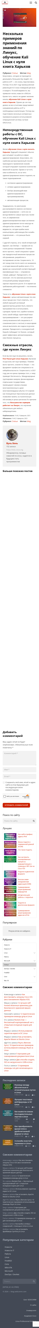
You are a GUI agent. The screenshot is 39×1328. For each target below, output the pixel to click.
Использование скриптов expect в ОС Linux (18, 1032)
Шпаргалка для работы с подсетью (25, 896)
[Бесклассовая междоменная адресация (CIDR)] (10, 880)
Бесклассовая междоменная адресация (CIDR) (24, 881)
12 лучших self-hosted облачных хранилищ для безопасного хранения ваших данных (18, 1007)
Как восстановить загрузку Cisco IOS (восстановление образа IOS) (18, 997)
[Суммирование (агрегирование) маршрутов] (10, 887)
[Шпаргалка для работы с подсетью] (10, 895)
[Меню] (30, 2)
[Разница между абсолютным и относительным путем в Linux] (8, 1085)
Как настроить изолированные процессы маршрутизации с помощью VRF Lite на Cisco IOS (26, 863)
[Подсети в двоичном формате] (10, 872)
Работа (8, 1254)
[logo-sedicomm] (5, 3)
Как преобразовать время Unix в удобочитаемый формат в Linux (23, 1130)
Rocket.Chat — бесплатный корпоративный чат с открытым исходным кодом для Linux (19, 1024)
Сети (7, 1264)
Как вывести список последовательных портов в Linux (24, 1114)
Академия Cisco (30, 1316)
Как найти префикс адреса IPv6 (25, 835)
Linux (7, 1257)
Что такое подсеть (25, 850)
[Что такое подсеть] (10, 850)
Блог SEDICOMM (30, 1300)
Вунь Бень (12, 443)
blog (29, 73)
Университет (31, 1310)
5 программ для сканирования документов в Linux (19, 1054)
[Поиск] (33, 820)
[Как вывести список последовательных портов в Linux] (8, 1112)
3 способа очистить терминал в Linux (23, 1142)
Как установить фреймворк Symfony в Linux (15, 1230)
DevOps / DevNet (12, 1274)
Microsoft (9, 1271)
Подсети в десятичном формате (26, 904)
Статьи (15, 73)
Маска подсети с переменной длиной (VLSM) (26, 844)
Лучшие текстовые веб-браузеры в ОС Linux (23, 1102)
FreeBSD (8, 1260)
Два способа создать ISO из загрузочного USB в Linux (19, 1060)
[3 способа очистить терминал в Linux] (8, 1141)
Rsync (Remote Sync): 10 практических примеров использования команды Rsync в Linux (18, 1046)
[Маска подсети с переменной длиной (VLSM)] (10, 842)
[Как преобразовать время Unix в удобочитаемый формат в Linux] (8, 1126)
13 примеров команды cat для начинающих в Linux (18, 1068)
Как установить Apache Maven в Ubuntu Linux (18, 1038)
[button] (35, 2)
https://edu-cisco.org (14, 449)
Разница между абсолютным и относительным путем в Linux (25, 1089)
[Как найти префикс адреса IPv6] (10, 834)
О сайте (33, 1305)
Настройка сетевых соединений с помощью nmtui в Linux (18, 1225)
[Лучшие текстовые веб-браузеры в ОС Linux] (8, 1100)
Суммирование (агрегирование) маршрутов (24, 889)
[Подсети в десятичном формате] (10, 903)
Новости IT (9, 1250)
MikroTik (8, 1267)
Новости (8, 1247)
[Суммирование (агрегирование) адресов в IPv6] (10, 911)
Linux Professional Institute (26, 1321)
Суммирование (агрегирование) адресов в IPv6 (24, 912)
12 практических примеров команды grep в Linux (19, 1015)
